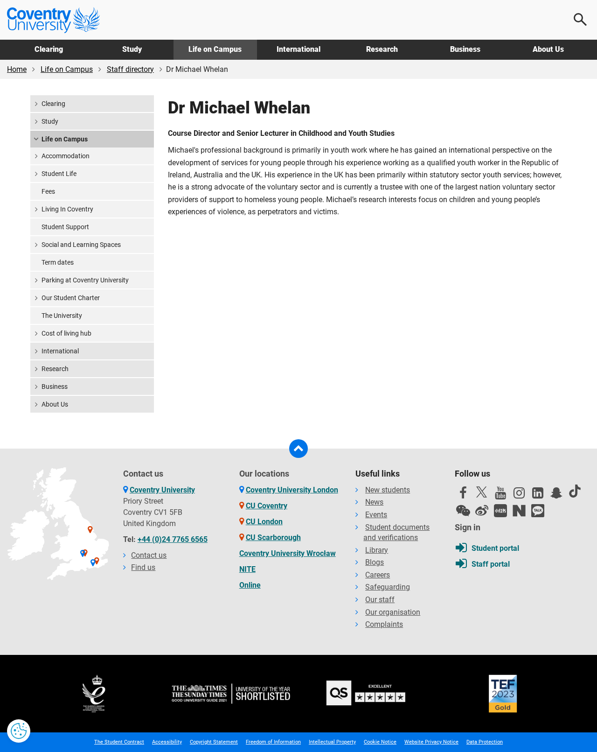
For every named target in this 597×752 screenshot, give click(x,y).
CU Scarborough (273, 537)
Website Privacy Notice (431, 742)
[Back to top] (298, 448)
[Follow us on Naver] (519, 510)
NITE (247, 569)
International (298, 49)
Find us (143, 567)
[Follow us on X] (481, 492)
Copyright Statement (214, 742)
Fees (48, 191)
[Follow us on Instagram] (519, 495)
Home (17, 69)
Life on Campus (215, 49)
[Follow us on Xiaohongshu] (500, 510)
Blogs (374, 562)
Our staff (380, 599)
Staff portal (491, 564)
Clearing (49, 49)
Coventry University (162, 489)
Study (132, 49)
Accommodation (66, 156)
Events (376, 514)
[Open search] (580, 19)
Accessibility (167, 742)
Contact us (149, 555)
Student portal (495, 548)
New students (387, 489)
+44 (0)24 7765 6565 (173, 539)
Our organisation (392, 612)
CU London (264, 521)
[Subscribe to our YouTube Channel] (500, 495)
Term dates (58, 262)
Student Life (59, 173)
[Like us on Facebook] (463, 495)
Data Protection (484, 742)
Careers (377, 574)
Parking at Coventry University (85, 280)
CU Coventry (266, 505)
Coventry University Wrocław (287, 553)
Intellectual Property (332, 742)
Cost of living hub (66, 333)
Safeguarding (387, 587)
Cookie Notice (380, 742)
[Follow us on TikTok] (575, 491)
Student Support (65, 227)
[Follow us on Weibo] (481, 510)
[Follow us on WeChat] (463, 510)
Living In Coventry (67, 209)
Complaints (384, 624)
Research (382, 49)
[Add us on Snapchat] (556, 495)
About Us (548, 49)
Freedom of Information (273, 742)
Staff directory (130, 69)
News (374, 502)
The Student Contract (119, 742)
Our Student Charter (71, 298)
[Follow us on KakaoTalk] (537, 510)
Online (250, 585)
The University (62, 315)
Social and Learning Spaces (81, 244)
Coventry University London (292, 489)
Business (465, 49)
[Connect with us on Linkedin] (537, 495)
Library (376, 550)
